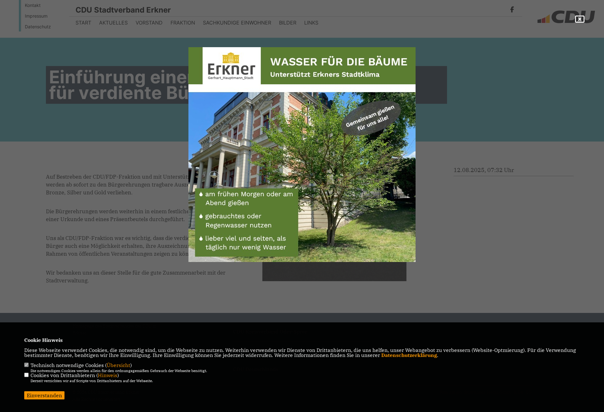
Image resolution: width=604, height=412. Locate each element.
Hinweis (107, 375)
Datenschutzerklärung (409, 355)
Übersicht (118, 365)
